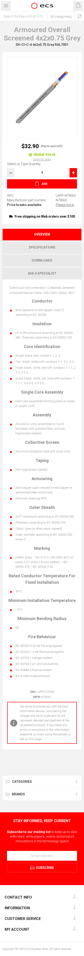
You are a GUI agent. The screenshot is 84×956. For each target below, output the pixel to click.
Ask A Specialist (42, 273)
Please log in (65, 205)
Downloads (42, 260)
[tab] (42, 234)
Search (79, 16)
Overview (42, 234)
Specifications (42, 247)
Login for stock (42, 159)
